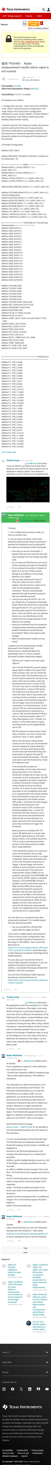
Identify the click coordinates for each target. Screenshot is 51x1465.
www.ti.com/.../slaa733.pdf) (19, 1127)
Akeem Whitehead (16, 515)
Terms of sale (8, 1453)
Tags (25, 1248)
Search (43, 9)
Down (13, 507)
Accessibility (7, 1450)
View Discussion (21, 507)
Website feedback (10, 1456)
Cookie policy (22, 1450)
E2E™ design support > (13, 16)
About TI (6, 1352)
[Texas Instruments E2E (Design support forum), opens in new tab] (38, 1390)
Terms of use (23, 1453)
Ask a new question (41, 23)
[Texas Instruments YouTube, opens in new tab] (47, 1390)
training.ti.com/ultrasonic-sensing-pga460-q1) (27, 1234)
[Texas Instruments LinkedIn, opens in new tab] (29, 1390)
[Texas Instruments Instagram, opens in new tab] (4, 1390)
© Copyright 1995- (12, 1461)
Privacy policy (38, 1450)
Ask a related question (34, 23)
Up (7, 507)
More (39, 16)
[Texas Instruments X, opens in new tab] (21, 1390)
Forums (28, 16)
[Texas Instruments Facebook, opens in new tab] (12, 1390)
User (48, 9)
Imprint (24, 1456)
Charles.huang (12, 79)
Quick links (7, 1362)
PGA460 (17, 86)
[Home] (15, 9)
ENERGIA (34, 89)
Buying (5, 1372)
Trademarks (37, 1453)
